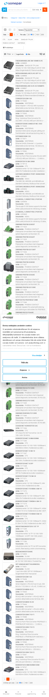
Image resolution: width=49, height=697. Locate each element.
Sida (4, 35)
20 (29, 34)
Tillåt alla (24, 363)
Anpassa (23, 370)
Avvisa (24, 377)
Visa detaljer (37, 355)
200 (42, 34)
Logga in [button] (41, 3)
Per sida (23, 35)
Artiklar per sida (8, 683)
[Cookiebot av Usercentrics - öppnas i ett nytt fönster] (39, 317)
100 (37, 34)
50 (33, 34)
